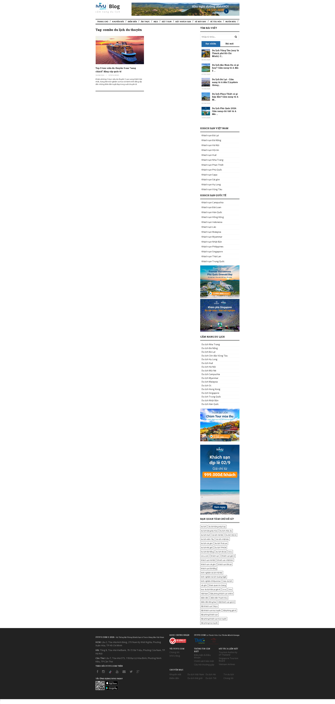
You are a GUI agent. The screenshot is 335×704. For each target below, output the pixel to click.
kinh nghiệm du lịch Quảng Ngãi (213, 577)
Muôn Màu (230, 22)
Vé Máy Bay (200, 22)
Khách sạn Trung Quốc (213, 261)
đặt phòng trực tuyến (209, 623)
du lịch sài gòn (207, 543)
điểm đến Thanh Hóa (219, 598)
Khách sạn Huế (209, 155)
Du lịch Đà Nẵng (207, 552)
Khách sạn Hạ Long (211, 184)
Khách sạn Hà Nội (210, 145)
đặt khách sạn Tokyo (209, 606)
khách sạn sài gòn (208, 564)
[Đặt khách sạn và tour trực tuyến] (219, 297)
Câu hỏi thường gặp (204, 664)
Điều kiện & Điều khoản (202, 656)
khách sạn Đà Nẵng (208, 568)
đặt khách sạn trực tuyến (211, 610)
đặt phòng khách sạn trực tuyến (213, 619)
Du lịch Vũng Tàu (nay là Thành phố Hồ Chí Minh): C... (225, 53)
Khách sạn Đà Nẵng (211, 140)
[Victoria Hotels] (213, 640)
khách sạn (215, 556)
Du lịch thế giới (195, 678)
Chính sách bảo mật (204, 661)
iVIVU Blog (174, 655)
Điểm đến (132, 22)
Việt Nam (204, 593)
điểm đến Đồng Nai (208, 602)
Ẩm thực (145, 22)
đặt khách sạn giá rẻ (226, 602)
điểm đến (204, 598)
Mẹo (156, 22)
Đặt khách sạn (183, 22)
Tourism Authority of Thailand (228, 653)
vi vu (224, 589)
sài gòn (204, 585)
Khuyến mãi (175, 674)
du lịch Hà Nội (217, 535)
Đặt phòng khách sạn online (221, 593)
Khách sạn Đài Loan (211, 207)
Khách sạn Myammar (212, 236)
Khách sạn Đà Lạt (210, 135)
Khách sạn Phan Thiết (212, 164)
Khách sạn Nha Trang (212, 159)
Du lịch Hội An (231, 535)
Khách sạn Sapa (209, 174)
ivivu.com (204, 556)
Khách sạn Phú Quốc (212, 169)
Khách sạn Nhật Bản (212, 241)
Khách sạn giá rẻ (228, 556)
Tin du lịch (229, 674)
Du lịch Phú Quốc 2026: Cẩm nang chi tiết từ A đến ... (224, 111)
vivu (230, 589)
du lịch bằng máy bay (217, 526)
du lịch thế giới (206, 547)
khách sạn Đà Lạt (224, 564)
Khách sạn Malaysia (211, 231)
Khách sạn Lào (209, 227)
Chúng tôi (174, 652)
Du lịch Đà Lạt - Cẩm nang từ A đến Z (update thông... (225, 82)
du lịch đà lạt (221, 552)
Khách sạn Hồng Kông (213, 217)
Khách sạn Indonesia (212, 222)
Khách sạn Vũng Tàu (212, 189)
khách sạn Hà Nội (208, 560)
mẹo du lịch (227, 581)
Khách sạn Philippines (212, 246)
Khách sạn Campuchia (212, 202)
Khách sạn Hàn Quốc (212, 212)
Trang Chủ (102, 22)
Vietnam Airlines (227, 664)
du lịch (203, 526)
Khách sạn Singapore (212, 251)
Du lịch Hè (211, 674)
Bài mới (229, 43)
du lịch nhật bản (222, 539)
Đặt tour (167, 22)
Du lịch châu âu (226, 531)
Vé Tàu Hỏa (216, 22)
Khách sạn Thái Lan (211, 256)
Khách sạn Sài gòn (211, 179)
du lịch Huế (205, 535)
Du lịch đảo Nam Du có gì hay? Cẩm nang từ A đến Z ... (225, 68)
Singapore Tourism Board (228, 659)
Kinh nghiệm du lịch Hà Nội (211, 572)
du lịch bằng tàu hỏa (209, 531)
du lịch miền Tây (207, 539)
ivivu (230, 552)
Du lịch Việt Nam (196, 674)
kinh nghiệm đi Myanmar (211, 581)
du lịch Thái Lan (221, 543)
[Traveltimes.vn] (219, 440)
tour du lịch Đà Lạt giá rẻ (210, 589)
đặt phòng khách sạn (209, 614)
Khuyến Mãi (118, 22)
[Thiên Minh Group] (199, 640)
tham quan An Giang (217, 585)
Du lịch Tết (211, 678)
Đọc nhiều (211, 43)
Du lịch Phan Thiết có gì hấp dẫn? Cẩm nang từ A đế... (225, 96)
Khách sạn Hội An (210, 150)
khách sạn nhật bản (225, 560)
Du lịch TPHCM (220, 547)
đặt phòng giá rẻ (229, 610)
